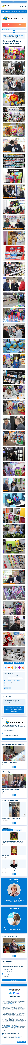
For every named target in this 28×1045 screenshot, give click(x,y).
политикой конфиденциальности (17, 1028)
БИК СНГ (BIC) (5, 963)
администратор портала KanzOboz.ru (14, 997)
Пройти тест (14, 739)
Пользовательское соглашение (9, 1026)
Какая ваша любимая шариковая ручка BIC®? (13, 966)
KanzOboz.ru (11, 1003)
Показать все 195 (19, 662)
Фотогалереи (7, 29)
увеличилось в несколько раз (11, 732)
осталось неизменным (9, 730)
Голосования (7, 961)
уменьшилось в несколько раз (11, 735)
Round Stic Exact (8, 971)
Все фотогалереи (19, 35)
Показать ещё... (9, 662)
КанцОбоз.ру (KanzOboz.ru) (9, 37)
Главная (5, 35)
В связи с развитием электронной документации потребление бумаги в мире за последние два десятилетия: (13, 726)
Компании (11, 35)
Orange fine (6, 976)
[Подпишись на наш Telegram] (10, 992)
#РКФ (9, 678)
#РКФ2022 (14, 678)
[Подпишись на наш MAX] (17, 992)
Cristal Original (7, 974)
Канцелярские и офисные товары (15, 990)
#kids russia (20, 678)
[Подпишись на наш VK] (14, 992)
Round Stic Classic (8, 969)
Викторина (6, 719)
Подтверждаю (21, 1041)
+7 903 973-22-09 (14, 996)
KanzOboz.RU (5, 984)
